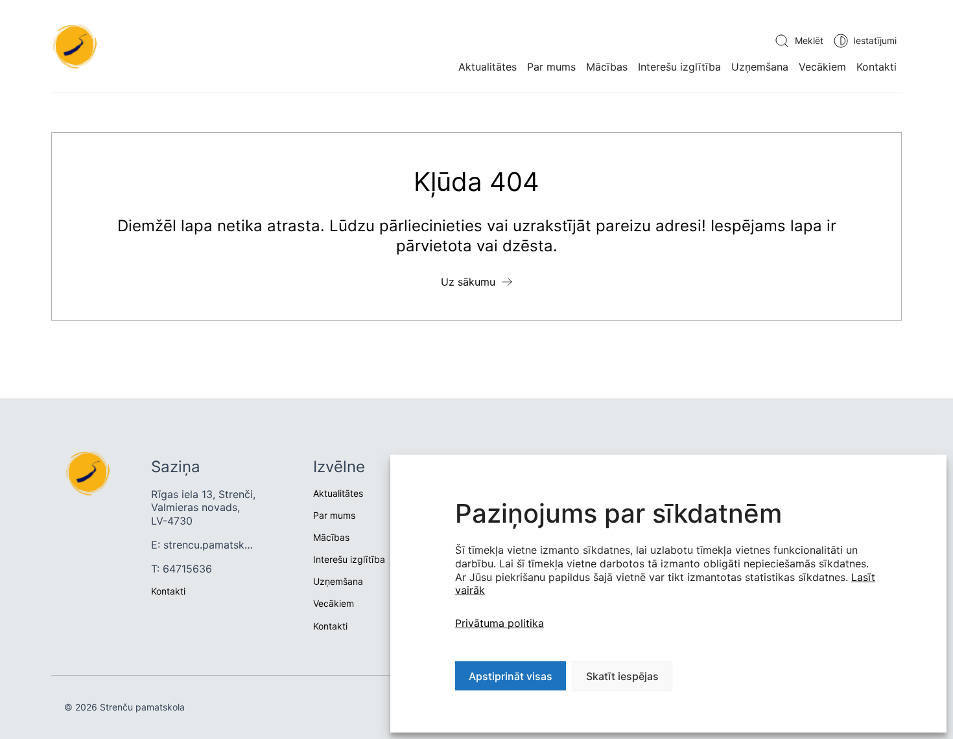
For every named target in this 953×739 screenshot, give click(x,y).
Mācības (607, 66)
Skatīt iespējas (622, 676)
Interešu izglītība (679, 66)
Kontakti (876, 66)
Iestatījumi (875, 40)
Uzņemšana (759, 66)
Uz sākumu (468, 281)
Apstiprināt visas (510, 676)
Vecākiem (822, 66)
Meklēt (809, 40)
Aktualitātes (487, 66)
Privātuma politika (499, 623)
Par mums (551, 66)
